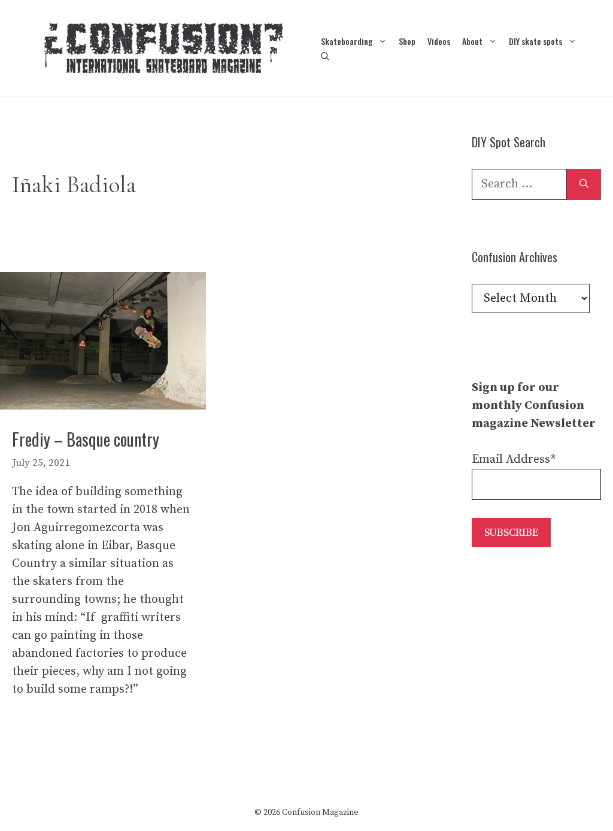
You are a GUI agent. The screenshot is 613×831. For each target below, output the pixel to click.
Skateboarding (346, 41)
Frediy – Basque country (85, 439)
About (472, 41)
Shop (407, 41)
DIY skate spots (535, 41)
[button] (325, 55)
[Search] (584, 184)
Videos (438, 41)
